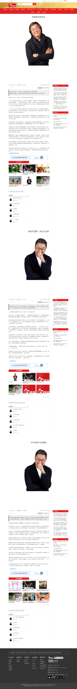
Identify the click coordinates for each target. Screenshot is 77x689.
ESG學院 (17, 661)
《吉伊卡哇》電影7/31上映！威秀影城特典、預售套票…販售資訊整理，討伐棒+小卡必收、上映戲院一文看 (60, 94)
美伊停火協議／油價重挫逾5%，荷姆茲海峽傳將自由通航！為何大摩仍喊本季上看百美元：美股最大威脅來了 (60, 314)
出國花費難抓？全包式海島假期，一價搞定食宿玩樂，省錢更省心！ (15, 186)
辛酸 (16, 191)
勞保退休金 (25, 6)
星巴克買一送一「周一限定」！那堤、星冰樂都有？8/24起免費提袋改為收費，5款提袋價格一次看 (60, 107)
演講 (11, 564)
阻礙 (22, 191)
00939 (29, 6)
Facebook (33, 659)
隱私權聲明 (42, 663)
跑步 (17, 402)
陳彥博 (18, 316)
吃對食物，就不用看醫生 (13, 173)
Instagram (34, 663)
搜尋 (34, 4)
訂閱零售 (10, 670)
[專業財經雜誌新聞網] (12, 5)
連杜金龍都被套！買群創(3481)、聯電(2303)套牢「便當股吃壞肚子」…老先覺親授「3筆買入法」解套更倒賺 (60, 309)
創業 (14, 191)
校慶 (21, 523)
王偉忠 (12, 299)
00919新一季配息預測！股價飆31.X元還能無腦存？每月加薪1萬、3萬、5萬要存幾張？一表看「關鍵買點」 (60, 98)
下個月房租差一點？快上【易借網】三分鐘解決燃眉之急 (29, 174)
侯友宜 (10, 542)
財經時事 (10, 659)
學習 (32, 549)
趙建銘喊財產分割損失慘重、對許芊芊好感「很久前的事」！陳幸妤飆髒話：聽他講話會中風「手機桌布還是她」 (60, 323)
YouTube (33, 666)
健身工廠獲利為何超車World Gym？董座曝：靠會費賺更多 (60, 124)
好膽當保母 (38, 173)
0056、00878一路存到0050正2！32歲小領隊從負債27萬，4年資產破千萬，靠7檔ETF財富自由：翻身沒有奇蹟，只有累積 (60, 529)
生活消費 (18, 299)
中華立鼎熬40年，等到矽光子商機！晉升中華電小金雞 (60, 119)
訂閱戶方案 (26, 659)
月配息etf (21, 6)
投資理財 (10, 661)
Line (33, 661)
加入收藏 (40, 87)
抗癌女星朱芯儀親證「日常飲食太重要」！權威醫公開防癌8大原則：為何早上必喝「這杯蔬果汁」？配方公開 (60, 534)
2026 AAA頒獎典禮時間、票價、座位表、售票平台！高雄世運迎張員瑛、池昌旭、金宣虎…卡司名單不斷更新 (60, 318)
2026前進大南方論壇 (57, 121)
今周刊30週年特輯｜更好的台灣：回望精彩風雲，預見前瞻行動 (60, 127)
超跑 (14, 402)
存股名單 (19, 7)
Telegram (33, 665)
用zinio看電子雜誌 (43, 665)
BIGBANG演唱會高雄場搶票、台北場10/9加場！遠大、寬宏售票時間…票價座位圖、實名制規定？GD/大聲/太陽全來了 (60, 304)
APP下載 (25, 661)
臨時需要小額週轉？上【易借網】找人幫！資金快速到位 (42, 186)
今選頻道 (10, 668)
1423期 (24, 510)
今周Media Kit (42, 668)
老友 (11, 191)
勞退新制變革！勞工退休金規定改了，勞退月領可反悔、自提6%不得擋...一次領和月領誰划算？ (59, 102)
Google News (34, 668)
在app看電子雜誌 (43, 666)
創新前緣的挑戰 (25, 185)
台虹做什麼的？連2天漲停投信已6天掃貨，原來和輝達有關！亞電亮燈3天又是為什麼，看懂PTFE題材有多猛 (60, 89)
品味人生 (10, 665)
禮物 (11, 610)
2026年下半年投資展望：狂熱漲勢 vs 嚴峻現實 (60, 115)
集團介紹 (41, 659)
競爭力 (10, 663)
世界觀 (39, 351)
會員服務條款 (42, 661)
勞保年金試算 (32, 6)
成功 (19, 191)
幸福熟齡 (10, 666)
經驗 (24, 402)
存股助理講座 (26, 663)
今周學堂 (18, 659)
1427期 (24, 299)
